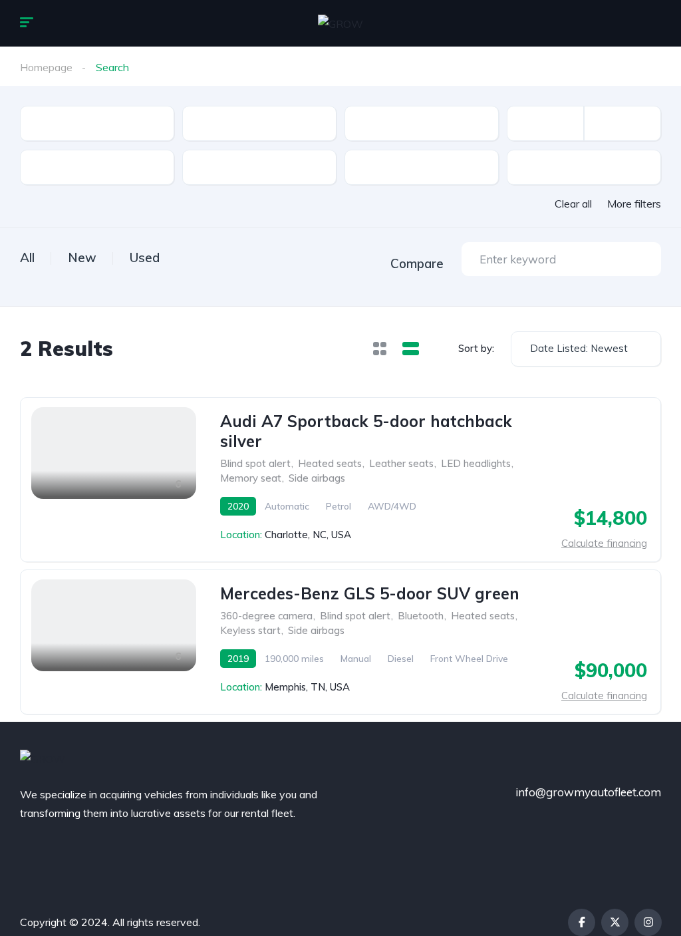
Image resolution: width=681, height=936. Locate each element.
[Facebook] (581, 922)
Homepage (46, 67)
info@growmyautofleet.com (588, 792)
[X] (614, 922)
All (27, 257)
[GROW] (340, 23)
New (82, 257)
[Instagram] (648, 922)
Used (145, 257)
